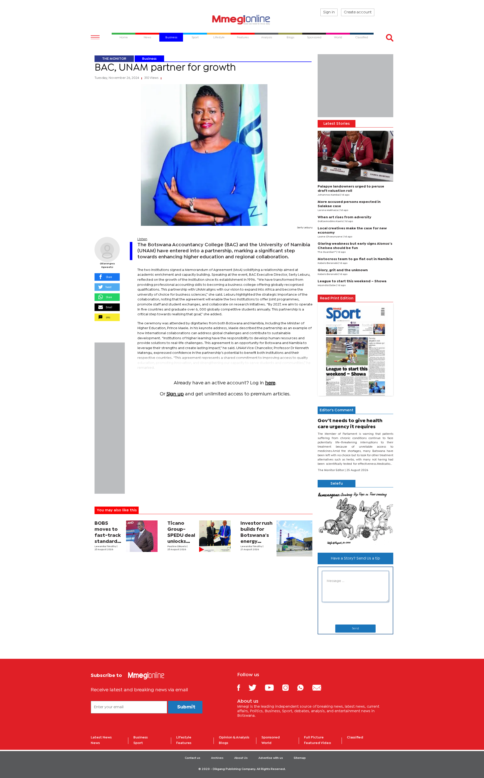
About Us (241, 758)
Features (183, 742)
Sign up (175, 394)
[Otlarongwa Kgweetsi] (107, 249)
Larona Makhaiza (328, 210)
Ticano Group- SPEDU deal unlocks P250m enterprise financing (181, 541)
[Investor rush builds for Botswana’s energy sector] (295, 538)
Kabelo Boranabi (328, 263)
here (270, 383)
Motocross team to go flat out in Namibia (355, 259)
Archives (217, 758)
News (95, 742)
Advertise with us (270, 758)
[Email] (320, 687)
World (266, 742)
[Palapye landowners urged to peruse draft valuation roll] (355, 156)
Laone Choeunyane (330, 237)
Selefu (336, 483)
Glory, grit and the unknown (343, 270)
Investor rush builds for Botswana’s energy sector (256, 535)
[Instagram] (289, 687)
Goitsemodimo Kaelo (331, 221)
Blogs (223, 742)
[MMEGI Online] (242, 19)
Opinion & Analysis (234, 737)
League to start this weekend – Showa (352, 281)
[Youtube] (273, 687)
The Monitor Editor (331, 470)
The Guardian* (327, 252)
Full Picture (314, 737)
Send (355, 628)
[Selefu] (355, 518)
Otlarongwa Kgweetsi (107, 265)
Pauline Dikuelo (177, 546)
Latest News (101, 737)
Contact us (192, 758)
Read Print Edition (336, 298)
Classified (355, 737)
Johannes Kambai (329, 195)
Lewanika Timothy (106, 546)
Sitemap (300, 758)
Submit (186, 707)
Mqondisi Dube (327, 285)
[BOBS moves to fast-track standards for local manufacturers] (142, 536)
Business (149, 58)
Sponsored (270, 737)
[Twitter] (256, 687)
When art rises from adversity (344, 217)
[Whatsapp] (304, 687)
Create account (358, 12)
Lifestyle (183, 737)
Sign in (329, 12)
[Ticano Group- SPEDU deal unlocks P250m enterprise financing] (215, 536)
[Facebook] (242, 687)
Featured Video (317, 742)
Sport (138, 742)
